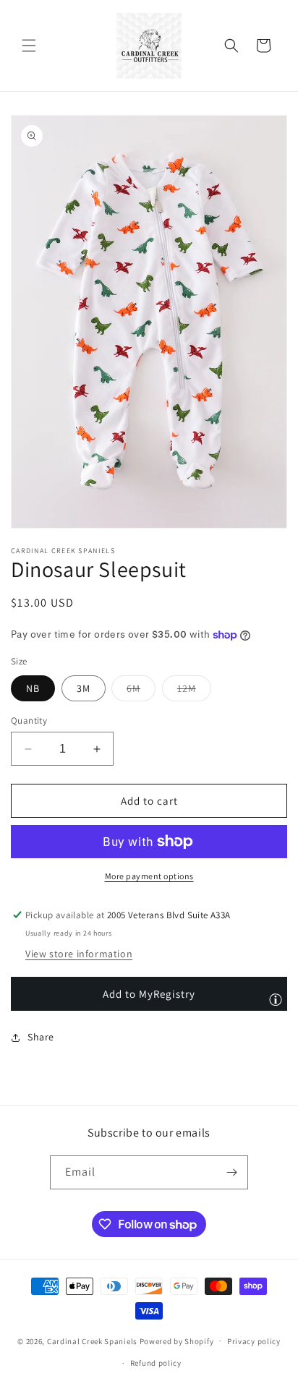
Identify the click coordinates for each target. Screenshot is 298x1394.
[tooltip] (276, 999)
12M (194, 691)
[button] (29, 45)
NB (33, 688)
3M (83, 688)
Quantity (29, 720)
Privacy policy (254, 1341)
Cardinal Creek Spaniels (92, 1340)
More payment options (149, 876)
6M (141, 691)
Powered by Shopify (177, 1340)
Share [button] (40, 1036)
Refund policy (156, 1363)
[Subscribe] (231, 1172)
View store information (78, 953)
